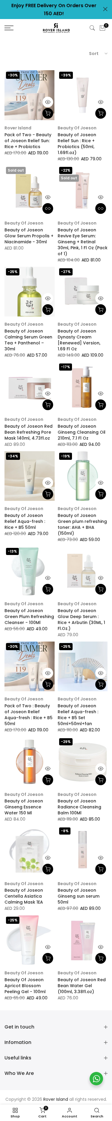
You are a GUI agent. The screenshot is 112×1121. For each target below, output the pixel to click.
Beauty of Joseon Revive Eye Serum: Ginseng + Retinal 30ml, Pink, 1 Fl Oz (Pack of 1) (83, 242)
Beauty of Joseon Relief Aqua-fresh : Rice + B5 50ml (24, 521)
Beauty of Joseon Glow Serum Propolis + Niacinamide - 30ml (28, 236)
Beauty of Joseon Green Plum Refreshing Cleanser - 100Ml (29, 616)
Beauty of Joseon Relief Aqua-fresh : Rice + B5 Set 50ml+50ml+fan (78, 715)
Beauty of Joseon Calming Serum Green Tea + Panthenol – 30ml (28, 340)
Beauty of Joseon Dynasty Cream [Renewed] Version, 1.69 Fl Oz (79, 340)
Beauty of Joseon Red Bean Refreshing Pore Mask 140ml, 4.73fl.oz (28, 432)
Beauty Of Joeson (77, 128)
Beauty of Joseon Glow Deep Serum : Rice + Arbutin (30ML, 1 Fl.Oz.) (81, 619)
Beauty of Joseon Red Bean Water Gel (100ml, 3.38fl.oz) (82, 986)
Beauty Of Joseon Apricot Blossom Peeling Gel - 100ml (25, 986)
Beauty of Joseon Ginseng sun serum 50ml (78, 896)
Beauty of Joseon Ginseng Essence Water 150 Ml (23, 807)
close (105, 9)
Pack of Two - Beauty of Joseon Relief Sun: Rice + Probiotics (27, 141)
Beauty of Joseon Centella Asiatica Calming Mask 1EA (23, 896)
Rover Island (17, 128)
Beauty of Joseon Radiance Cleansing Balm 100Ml (79, 807)
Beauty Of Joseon (23, 884)
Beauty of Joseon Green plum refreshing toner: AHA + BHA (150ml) (82, 524)
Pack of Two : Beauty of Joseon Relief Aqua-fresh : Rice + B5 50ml (28, 715)
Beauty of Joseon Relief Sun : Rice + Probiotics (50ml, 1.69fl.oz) (77, 144)
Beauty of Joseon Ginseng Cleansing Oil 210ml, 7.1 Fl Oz (81, 432)
